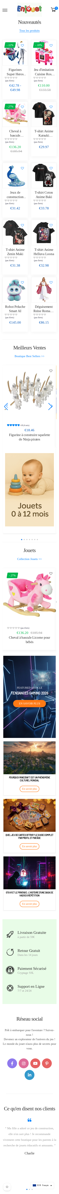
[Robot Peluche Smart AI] (15, 289)
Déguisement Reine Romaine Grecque (43, 311)
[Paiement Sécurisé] (10, 970)
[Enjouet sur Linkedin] (30, 1075)
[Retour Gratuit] (10, 952)
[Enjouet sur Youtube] (35, 1063)
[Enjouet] (29, 489)
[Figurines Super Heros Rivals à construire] (15, 52)
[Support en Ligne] (10, 988)
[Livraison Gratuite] (10, 934)
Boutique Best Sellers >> (29, 356)
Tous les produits (29, 30)
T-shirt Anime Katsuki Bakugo (43, 135)
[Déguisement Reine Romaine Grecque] (43, 289)
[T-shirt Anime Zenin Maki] (15, 232)
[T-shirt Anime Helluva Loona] (43, 232)
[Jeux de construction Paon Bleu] (15, 175)
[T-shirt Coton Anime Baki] (43, 175)
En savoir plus (29, 703)
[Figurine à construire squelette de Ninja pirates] (29, 392)
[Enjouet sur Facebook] (12, 1063)
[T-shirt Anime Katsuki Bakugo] (43, 114)
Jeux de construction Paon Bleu (15, 196)
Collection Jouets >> (29, 559)
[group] (15, 80)
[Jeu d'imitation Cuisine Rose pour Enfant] (43, 52)
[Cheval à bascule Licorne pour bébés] (15, 114)
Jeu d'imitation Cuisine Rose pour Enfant (44, 74)
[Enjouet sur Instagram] (24, 1063)
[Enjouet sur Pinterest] (47, 1063)
